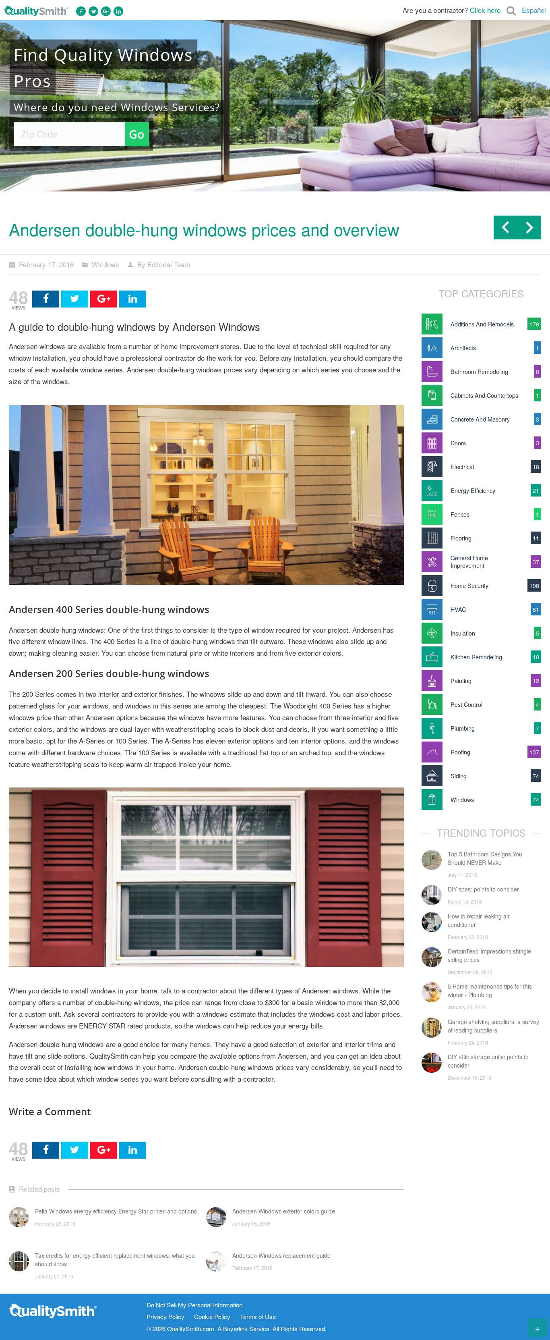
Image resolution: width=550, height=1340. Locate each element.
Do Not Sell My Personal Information (194, 1305)
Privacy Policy (165, 1316)
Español (534, 10)
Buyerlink (235, 1328)
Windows (105, 264)
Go (137, 134)
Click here (485, 10)
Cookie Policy (212, 1316)
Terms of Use (258, 1316)
